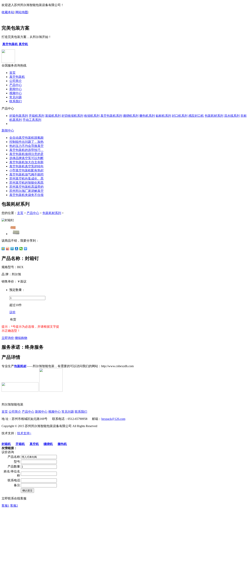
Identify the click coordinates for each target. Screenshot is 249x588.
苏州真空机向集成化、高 (26, 178)
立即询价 (8, 338)
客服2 (14, 505)
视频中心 (15, 93)
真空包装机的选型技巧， (26, 150)
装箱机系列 (53, 115)
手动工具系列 (32, 119)
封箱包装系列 (18, 115)
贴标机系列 (163, 115)
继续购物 (21, 338)
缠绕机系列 (131, 115)
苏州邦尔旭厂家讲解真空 (26, 190)
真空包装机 (17, 76)
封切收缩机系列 (72, 115)
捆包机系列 (147, 115)
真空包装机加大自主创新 (26, 162)
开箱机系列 (36, 115)
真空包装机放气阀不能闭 (26, 174)
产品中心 (15, 85)
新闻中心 (15, 89)
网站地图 (21, 12)
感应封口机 (196, 115)
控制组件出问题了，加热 (26, 141)
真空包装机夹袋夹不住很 (26, 195)
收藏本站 (8, 12)
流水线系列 (232, 115)
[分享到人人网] (16, 248)
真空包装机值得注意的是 (26, 154)
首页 (12, 72)
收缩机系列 (92, 115)
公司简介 (15, 80)
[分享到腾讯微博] (12, 248)
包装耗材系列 (214, 115)
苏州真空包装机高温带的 (26, 186)
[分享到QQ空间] (3, 248)
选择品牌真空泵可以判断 (26, 158)
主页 (20, 213)
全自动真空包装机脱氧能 (26, 137)
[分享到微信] (21, 248)
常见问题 (15, 97)
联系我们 (15, 101)
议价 (12, 312)
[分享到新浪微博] (7, 248)
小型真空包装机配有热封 (26, 170)
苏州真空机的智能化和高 (26, 182)
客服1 (5, 505)
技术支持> (24, 433)
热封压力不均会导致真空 (26, 145)
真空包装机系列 (111, 115)
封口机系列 (180, 115)
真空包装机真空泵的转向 (26, 166)
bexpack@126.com (113, 418)
